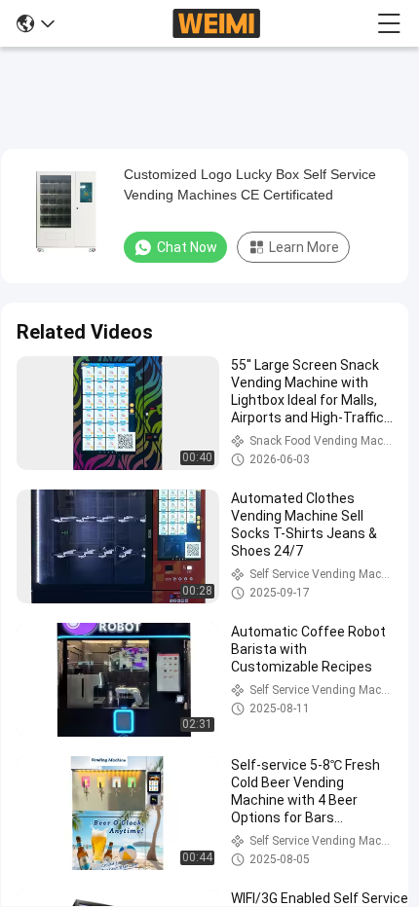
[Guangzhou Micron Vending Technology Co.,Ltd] (216, 23)
